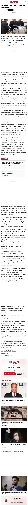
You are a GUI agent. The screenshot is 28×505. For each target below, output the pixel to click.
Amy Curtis (4, 447)
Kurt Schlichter (4, 425)
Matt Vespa (4, 403)
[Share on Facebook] (7, 351)
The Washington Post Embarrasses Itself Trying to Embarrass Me (13, 423)
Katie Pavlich (4, 10)
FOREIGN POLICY (8, 355)
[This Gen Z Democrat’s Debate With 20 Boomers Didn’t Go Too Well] (14, 483)
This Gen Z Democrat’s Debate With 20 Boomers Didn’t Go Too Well (14, 493)
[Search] (25, 1)
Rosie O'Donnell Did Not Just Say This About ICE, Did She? (14, 445)
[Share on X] (2, 351)
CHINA (2, 355)
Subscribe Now (20, 373)
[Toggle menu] (2, 2)
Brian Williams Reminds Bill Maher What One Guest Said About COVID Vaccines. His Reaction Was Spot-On (13, 400)
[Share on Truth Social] (5, 351)
